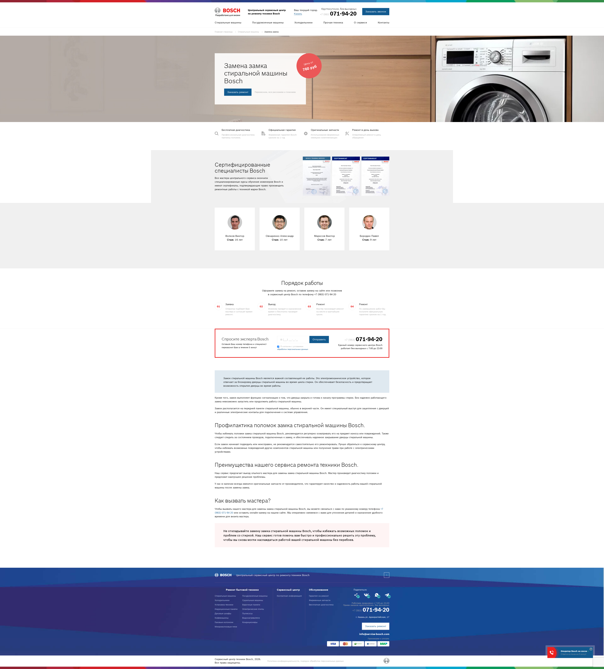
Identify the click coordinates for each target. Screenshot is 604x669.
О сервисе (360, 22)
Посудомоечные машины (268, 22)
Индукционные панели (226, 609)
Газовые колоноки (224, 622)
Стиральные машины (228, 22)
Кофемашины (222, 618)
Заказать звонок (375, 11)
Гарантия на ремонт (319, 596)
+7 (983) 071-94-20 (325, 294)
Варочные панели (251, 605)
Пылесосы (247, 613)
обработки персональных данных (292, 349)
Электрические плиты (253, 609)
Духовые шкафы (223, 613)
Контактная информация (289, 596)
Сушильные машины (252, 600)
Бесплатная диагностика (321, 605)
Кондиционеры (249, 622)
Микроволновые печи (226, 627)
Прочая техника (333, 22)
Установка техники (224, 605)
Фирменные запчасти (319, 600)
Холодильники (303, 22)
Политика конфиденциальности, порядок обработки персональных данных (305, 661)
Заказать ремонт (237, 92)
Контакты (383, 22)
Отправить (319, 339)
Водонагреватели (251, 618)
